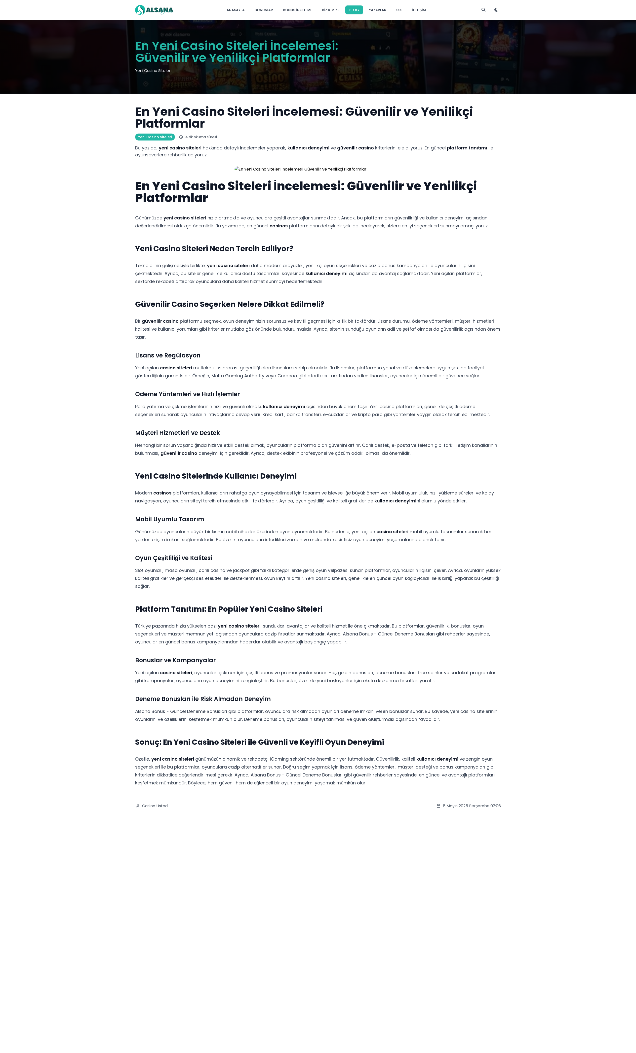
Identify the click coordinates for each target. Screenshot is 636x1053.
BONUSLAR (264, 9)
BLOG (354, 9)
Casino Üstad (155, 806)
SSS (399, 9)
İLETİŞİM (419, 9)
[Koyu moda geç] (496, 10)
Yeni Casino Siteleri (155, 137)
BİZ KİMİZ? (330, 9)
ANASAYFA (236, 9)
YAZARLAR (377, 9)
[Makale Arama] (483, 10)
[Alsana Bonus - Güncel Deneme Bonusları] (154, 10)
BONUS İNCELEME (297, 9)
